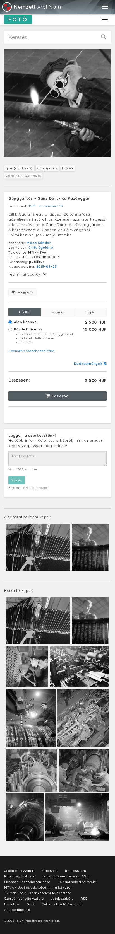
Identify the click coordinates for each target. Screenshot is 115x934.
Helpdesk (12, 904)
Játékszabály (62, 898)
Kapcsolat (49, 870)
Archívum (37, 7)
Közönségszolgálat (20, 876)
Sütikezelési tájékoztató (62, 904)
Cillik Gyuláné (40, 247)
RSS (84, 898)
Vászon (57, 312)
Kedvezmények (89, 363)
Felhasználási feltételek (78, 882)
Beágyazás (24, 292)
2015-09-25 (46, 266)
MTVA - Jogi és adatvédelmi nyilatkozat (38, 887)
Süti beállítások (17, 910)
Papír (90, 312)
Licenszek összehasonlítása (31, 351)
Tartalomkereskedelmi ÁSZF (67, 876)
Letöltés (24, 312)
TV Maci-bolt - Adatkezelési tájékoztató (37, 893)
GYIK (31, 904)
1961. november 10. (46, 206)
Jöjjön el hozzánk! (19, 870)
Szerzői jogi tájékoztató (24, 898)
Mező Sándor (39, 243)
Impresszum (75, 870)
